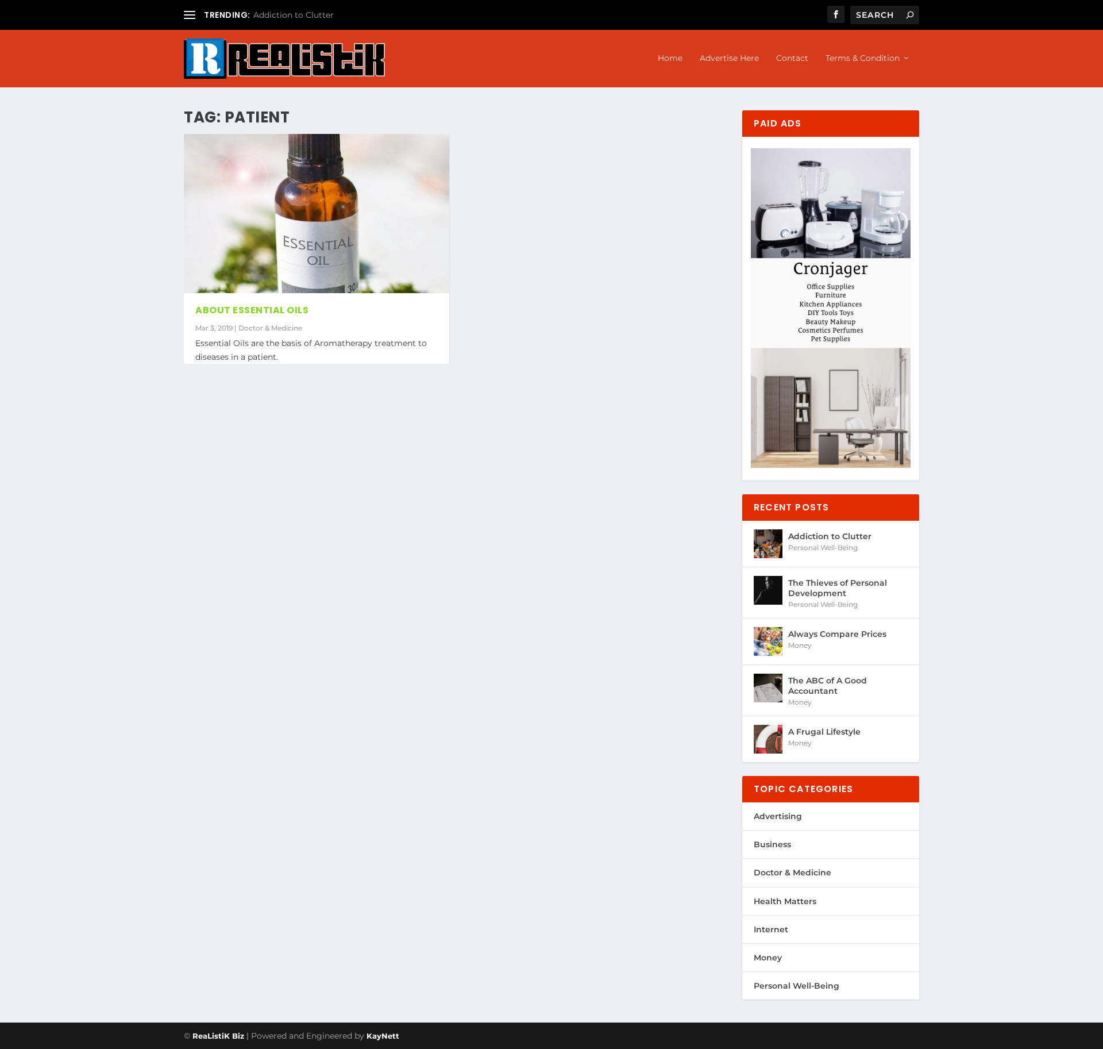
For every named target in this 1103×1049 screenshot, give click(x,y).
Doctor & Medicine (270, 328)
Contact (792, 58)
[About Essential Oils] (316, 213)
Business (772, 844)
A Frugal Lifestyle (824, 732)
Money (800, 645)
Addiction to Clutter (293, 15)
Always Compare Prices (837, 634)
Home (670, 58)
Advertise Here (729, 58)
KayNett (383, 1035)
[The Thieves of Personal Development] (768, 590)
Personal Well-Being (823, 547)
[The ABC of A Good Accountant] (768, 688)
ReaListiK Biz (218, 1035)
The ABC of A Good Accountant (827, 685)
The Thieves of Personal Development (837, 588)
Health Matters (785, 901)
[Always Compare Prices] (768, 641)
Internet (771, 929)
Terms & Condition (863, 58)
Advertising (778, 816)
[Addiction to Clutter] (768, 543)
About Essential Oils (251, 310)
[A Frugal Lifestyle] (768, 739)
